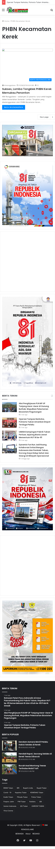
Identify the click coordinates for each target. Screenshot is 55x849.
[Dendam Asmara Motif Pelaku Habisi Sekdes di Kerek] (9, 746)
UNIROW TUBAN (38, 806)
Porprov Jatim (8, 802)
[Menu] (3, 11)
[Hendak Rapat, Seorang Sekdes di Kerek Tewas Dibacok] (9, 757)
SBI (40, 802)
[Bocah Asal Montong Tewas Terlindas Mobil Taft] (9, 769)
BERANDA (19, 834)
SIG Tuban (24, 806)
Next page (44, 117)
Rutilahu (32, 802)
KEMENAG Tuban (36, 793)
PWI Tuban (22, 802)
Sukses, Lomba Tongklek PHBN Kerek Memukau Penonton (27, 91)
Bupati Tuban (42, 788)
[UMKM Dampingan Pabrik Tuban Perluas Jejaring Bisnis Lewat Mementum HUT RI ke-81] (9, 436)
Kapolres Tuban (21, 793)
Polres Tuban (36, 797)
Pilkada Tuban (22, 797)
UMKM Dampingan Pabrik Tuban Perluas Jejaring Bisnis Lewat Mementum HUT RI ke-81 (34, 435)
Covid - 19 (7, 793)
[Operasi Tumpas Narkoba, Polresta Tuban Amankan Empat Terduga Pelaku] (9, 423)
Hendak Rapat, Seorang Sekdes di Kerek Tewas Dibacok (35, 755)
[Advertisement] (27, 261)
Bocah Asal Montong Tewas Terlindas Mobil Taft (32, 767)
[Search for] (51, 11)
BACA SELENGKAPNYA (13, 107)
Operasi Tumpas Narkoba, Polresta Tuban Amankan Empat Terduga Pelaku (34, 422)
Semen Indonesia (9, 806)
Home (6, 21)
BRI (18, 788)
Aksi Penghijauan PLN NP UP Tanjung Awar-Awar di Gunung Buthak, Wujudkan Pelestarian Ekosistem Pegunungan (34, 407)
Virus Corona (8, 811)
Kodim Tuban (8, 797)
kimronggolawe (10, 85)
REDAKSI (36, 834)
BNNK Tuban (8, 788)
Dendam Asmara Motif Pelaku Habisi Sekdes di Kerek (33, 743)
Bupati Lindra (28, 788)
